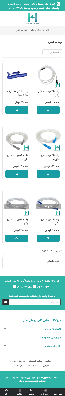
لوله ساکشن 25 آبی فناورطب (50, 158)
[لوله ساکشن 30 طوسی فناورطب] (17, 139)
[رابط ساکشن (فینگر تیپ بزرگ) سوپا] (17, 75)
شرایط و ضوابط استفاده (40, 361)
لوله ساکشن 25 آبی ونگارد (50, 222)
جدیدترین (54, 52)
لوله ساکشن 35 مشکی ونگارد (49, 94)
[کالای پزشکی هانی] (32, 18)
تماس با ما (19, 366)
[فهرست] (59, 19)
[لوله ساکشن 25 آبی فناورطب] (48, 139)
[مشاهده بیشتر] (48, 238)
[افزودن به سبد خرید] (48, 110)
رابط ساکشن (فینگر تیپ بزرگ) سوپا (17, 94)
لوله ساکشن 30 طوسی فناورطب (17, 158)
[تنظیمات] (5, 19)
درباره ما (32, 366)
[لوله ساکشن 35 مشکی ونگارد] (48, 75)
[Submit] (6, 302)
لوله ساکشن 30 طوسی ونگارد (17, 222)
